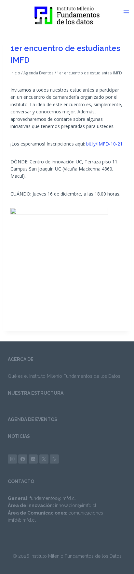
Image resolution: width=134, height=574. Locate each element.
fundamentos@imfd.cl (53, 498)
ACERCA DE (21, 359)
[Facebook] (22, 459)
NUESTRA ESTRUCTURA (35, 393)
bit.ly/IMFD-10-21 (104, 144)
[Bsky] (54, 459)
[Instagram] (12, 459)
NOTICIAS (19, 436)
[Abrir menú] (128, 12)
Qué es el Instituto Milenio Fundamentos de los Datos (64, 376)
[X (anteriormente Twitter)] (43, 459)
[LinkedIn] (33, 459)
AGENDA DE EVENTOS (32, 419)
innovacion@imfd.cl (75, 505)
